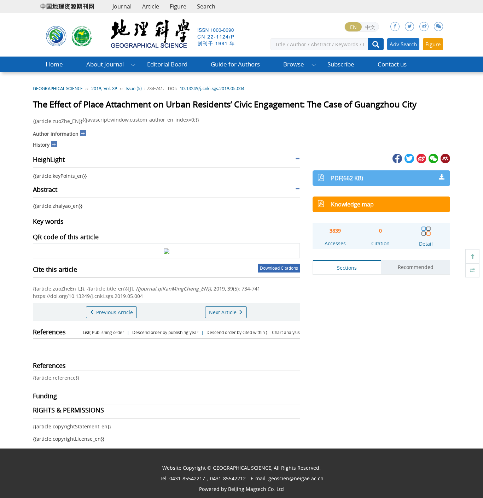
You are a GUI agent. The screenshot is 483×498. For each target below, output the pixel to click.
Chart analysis (286, 332)
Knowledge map (352, 204)
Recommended (415, 267)
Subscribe (340, 64)
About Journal (105, 64)
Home (54, 64)
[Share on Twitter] (408, 157)
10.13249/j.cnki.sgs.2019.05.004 (212, 89)
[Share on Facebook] (396, 157)
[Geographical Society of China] (82, 36)
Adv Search (403, 44)
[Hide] (472, 270)
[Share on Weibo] (420, 157)
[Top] (472, 256)
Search (206, 6)
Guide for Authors (235, 64)
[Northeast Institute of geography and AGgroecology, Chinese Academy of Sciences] (56, 36)
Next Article (223, 312)
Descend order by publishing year (165, 332)
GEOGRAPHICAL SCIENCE (58, 89)
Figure (178, 6)
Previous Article (114, 312)
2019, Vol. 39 (104, 89)
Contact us (392, 64)
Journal (122, 6)
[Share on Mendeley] (445, 157)
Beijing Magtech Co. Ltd (256, 489)
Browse (293, 64)
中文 (370, 27)
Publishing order (108, 332)
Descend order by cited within (235, 332)
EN (353, 27)
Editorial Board (167, 64)
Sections (347, 267)
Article (150, 6)
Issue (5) (134, 89)
